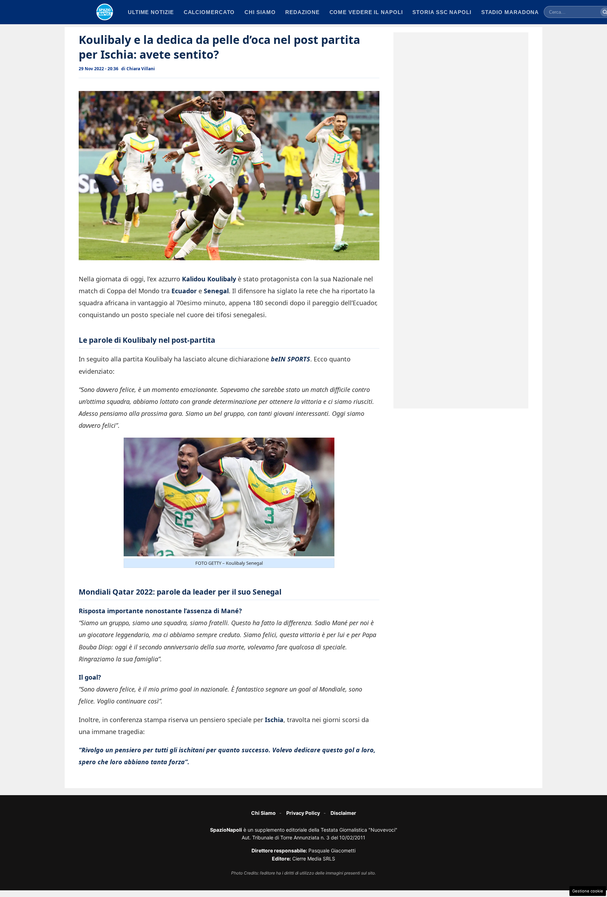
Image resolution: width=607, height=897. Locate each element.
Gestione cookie (587, 891)
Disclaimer (343, 813)
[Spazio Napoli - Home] (104, 12)
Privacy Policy (303, 813)
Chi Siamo (263, 813)
